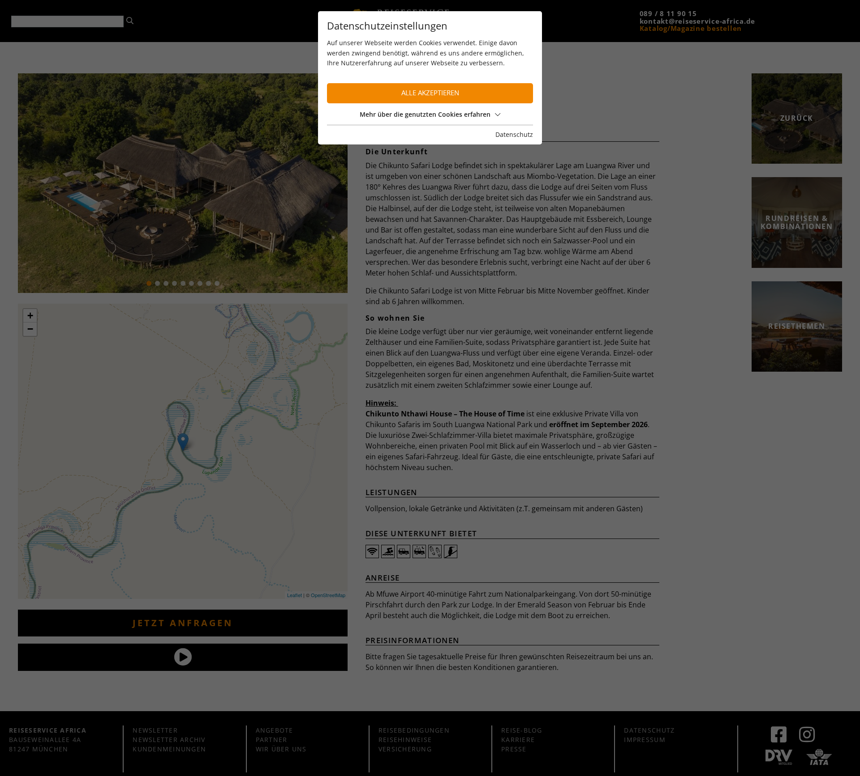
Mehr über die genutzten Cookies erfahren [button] (425, 114)
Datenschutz (514, 134)
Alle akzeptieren (430, 93)
